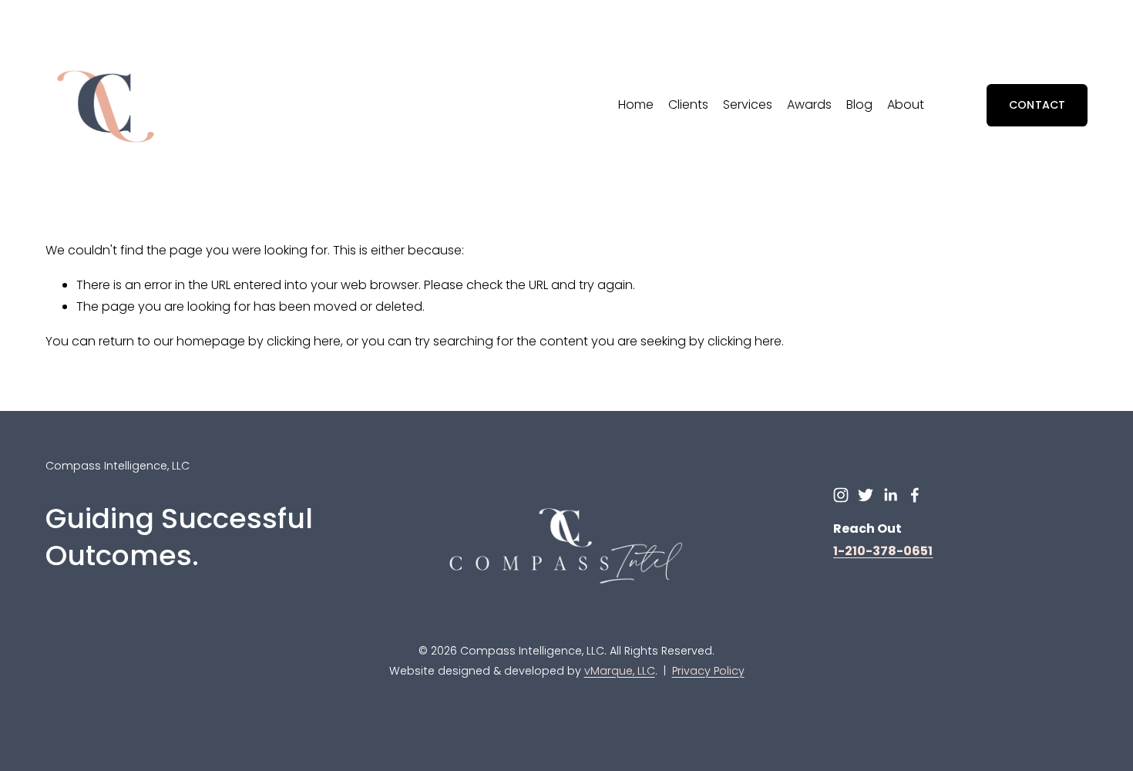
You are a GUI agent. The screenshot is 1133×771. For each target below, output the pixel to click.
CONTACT (1037, 105)
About (905, 104)
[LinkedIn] (890, 495)
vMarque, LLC (619, 670)
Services (747, 104)
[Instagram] (841, 495)
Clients (688, 104)
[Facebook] (915, 495)
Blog (859, 104)
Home (636, 104)
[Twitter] (865, 495)
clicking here (304, 341)
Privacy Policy (708, 670)
